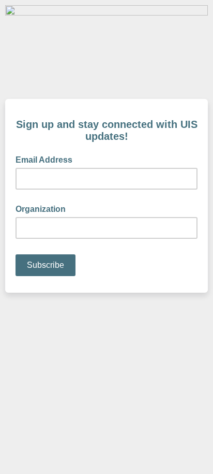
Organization (41, 209)
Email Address (47, 159)
